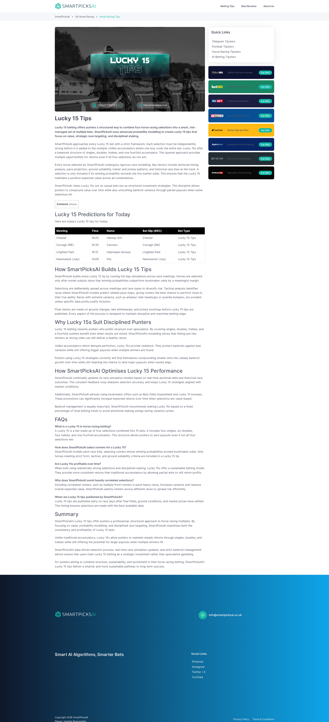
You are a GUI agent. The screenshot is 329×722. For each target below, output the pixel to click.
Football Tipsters (223, 46)
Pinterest (197, 661)
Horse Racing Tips (110, 16)
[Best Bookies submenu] (259, 6)
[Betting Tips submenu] (237, 6)
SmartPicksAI (62, 16)
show (73, 204)
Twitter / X (198, 672)
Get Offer (265, 72)
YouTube (197, 677)
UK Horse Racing (84, 16)
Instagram (198, 666)
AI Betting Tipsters (224, 57)
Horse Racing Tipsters (226, 51)
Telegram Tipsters (223, 41)
